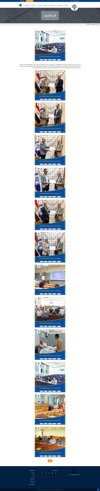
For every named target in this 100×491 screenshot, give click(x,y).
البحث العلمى (33, 5)
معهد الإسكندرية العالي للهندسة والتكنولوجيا (45, 489)
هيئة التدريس (40, 5)
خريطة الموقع (32, 479)
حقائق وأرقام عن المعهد (31, 484)
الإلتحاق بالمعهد (60, 5)
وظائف (34, 474)
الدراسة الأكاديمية (51, 5)
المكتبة (34, 476)
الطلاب (45, 5)
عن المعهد (66, 5)
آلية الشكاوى (33, 482)
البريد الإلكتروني (32, 481)
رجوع (50, 460)
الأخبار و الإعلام (26, 5)
